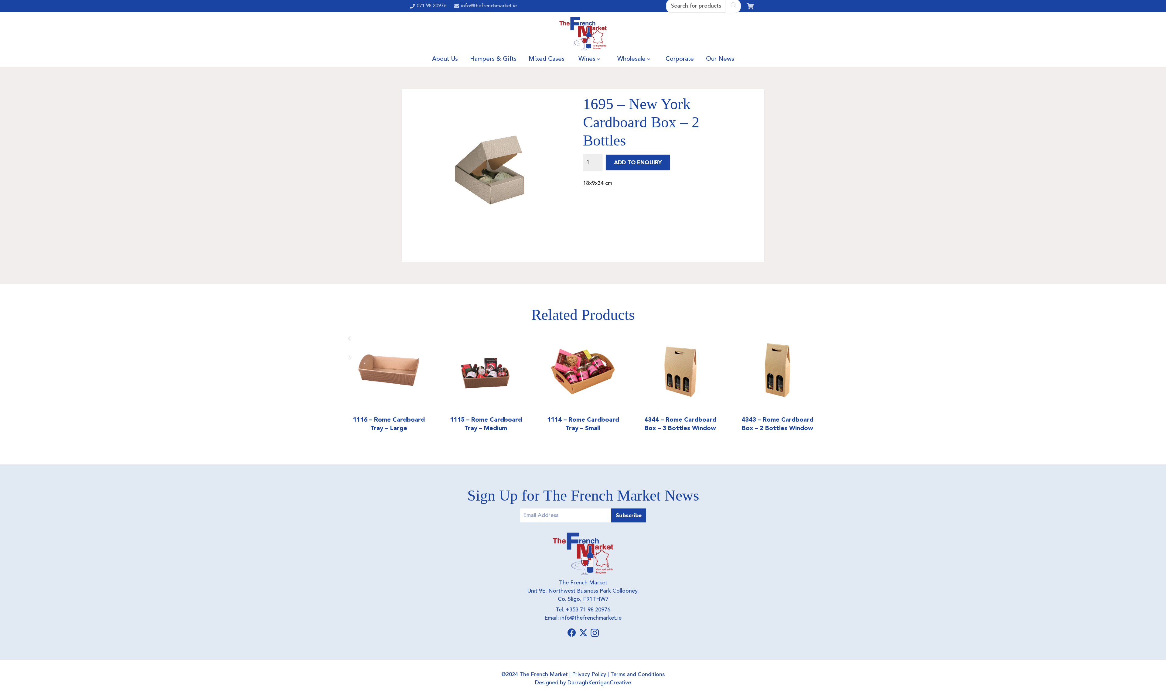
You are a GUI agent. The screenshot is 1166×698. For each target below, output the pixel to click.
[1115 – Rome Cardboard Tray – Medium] (485, 370)
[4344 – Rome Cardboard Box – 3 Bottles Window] (680, 370)
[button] (598, 59)
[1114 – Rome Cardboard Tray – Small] (583, 370)
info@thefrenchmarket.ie (591, 618)
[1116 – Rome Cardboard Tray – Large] (388, 370)
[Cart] (750, 6)
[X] (583, 632)
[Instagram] (595, 633)
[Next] (349, 357)
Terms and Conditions (637, 674)
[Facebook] (572, 632)
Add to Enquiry (638, 162)
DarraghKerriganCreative (599, 683)
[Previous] (349, 337)
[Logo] (583, 33)
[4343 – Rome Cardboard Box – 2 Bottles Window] (777, 370)
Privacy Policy (589, 674)
